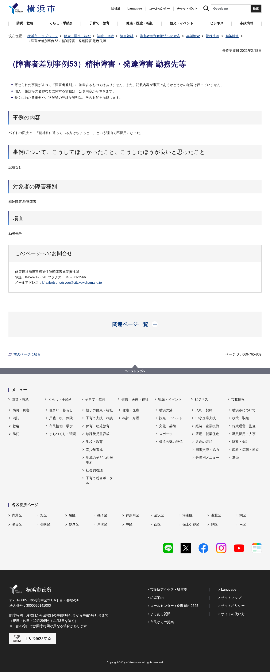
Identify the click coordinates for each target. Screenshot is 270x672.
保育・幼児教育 (97, 426)
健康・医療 (130, 410)
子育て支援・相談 (99, 418)
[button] (135, 324)
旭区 (43, 515)
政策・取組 (240, 418)
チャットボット (187, 8)
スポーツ (166, 434)
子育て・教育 (95, 399)
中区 (129, 524)
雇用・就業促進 (207, 434)
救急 (16, 426)
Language (228, 589)
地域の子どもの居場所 (99, 460)
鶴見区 (74, 524)
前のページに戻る (27, 354)
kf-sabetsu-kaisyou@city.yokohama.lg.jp (72, 282)
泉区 (72, 515)
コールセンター (159, 8)
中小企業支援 (206, 418)
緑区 (214, 524)
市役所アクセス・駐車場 (168, 589)
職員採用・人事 (244, 434)
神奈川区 (132, 515)
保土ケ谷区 (190, 524)
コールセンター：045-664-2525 (174, 606)
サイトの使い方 (233, 614)
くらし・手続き (60, 399)
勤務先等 (212, 36)
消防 (16, 418)
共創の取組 (204, 441)
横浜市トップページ (42, 36)
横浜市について (244, 410)
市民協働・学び (61, 426)
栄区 (242, 515)
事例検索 (193, 36)
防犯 (16, 434)
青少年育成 (94, 450)
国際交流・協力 (207, 450)
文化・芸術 (167, 426)
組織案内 (157, 597)
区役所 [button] (115, 8)
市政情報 (238, 399)
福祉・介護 (105, 36)
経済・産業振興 (207, 426)
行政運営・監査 (244, 426)
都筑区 (45, 524)
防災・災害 (21, 410)
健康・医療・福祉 (77, 36)
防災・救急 (20, 399)
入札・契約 (204, 410)
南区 (242, 524)
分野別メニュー (207, 457)
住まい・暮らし (61, 410)
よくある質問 (160, 614)
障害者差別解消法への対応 (160, 36)
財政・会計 (240, 441)
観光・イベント (170, 399)
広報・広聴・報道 (245, 450)
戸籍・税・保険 (61, 418)
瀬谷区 (17, 524)
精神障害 (232, 36)
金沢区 (159, 515)
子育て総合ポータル (99, 480)
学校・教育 (94, 441)
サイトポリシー (233, 606)
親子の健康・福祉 (99, 410)
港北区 (216, 515)
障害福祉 (127, 36)
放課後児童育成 (97, 434)
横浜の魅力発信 (171, 441)
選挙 (235, 457)
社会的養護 (94, 470)
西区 (157, 524)
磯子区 (102, 515)
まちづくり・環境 (62, 434)
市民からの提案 (162, 622)
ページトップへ (135, 371)
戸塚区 (102, 524)
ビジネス (201, 399)
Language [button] (134, 8)
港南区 (187, 515)
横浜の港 (166, 410)
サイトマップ (231, 597)
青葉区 (17, 515)
